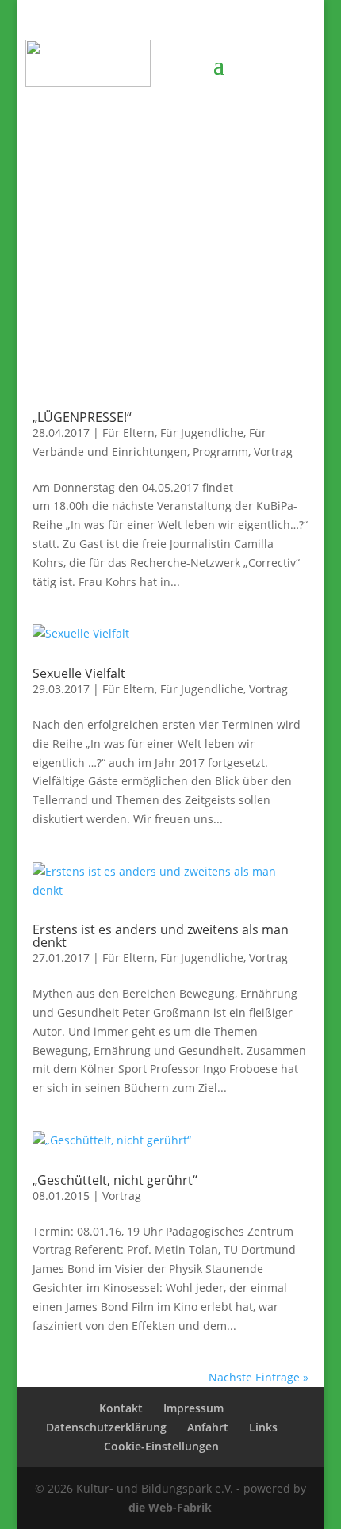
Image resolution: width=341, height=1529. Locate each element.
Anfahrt (207, 1427)
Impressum (193, 1408)
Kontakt (121, 1408)
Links (263, 1427)
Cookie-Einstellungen (161, 1446)
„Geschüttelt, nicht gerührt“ (115, 1180)
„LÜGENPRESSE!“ (82, 417)
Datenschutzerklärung (106, 1427)
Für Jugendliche (201, 432)
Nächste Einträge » (258, 1377)
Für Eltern (128, 432)
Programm (220, 451)
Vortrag (273, 451)
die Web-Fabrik (170, 1507)
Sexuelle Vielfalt (79, 673)
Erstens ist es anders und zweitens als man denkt (161, 936)
